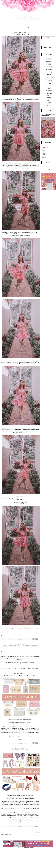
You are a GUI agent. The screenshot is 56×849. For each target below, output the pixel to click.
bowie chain (32, 798)
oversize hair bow (30, 795)
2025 (48, 58)
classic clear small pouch (13, 722)
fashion (43, 151)
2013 (48, 105)
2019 (48, 95)
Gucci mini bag (9, 795)
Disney (43, 146)
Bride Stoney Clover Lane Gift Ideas (20, 675)
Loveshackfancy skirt (24, 795)
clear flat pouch (22, 719)
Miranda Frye (28, 808)
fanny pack (10, 719)
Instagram (28, 26)
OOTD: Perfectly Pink (20, 34)
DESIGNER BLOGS (34, 847)
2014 (48, 103)
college (43, 150)
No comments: (27, 639)
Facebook (50, 26)
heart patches (29, 722)
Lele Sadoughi (22, 500)
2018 (48, 97)
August (48, 72)
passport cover (19, 722)
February (48, 91)
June (49, 76)
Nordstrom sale (45, 147)
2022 (48, 61)
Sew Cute (28, 16)
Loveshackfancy (35, 808)
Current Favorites (16, 26)
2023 (48, 59)
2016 (48, 100)
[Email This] (32, 639)
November (49, 67)
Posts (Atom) (8, 834)
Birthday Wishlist (20, 750)
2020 (48, 64)
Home (4, 26)
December (49, 66)
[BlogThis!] (33, 639)
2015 (48, 102)
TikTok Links (39, 26)
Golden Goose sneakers (16, 795)
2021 (48, 63)
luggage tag (24, 722)
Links (28, 27)
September (49, 71)
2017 (48, 98)
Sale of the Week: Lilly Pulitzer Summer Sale (20, 647)
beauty (43, 148)
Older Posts (37, 832)
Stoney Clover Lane (16, 809)
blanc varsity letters (16, 719)
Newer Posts (3, 832)
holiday (43, 154)
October (48, 69)
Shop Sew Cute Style (20, 428)
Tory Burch (21, 499)
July (49, 74)
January (48, 93)
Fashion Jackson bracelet (20, 798)
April (49, 88)
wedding (44, 157)
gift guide (44, 153)
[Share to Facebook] (36, 639)
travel (43, 156)
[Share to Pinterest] (37, 639)
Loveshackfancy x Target (8, 498)
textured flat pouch (28, 719)
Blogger (50, 169)
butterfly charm (27, 798)
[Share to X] (35, 639)
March (49, 90)
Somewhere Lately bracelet (11, 798)
